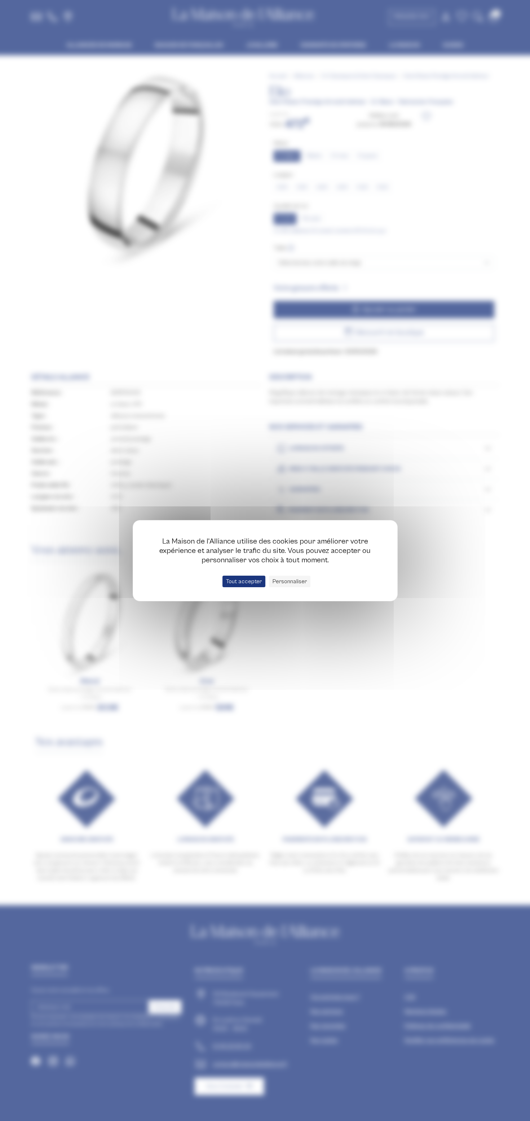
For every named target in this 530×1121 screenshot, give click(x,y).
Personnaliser (290, 581)
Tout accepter (244, 581)
